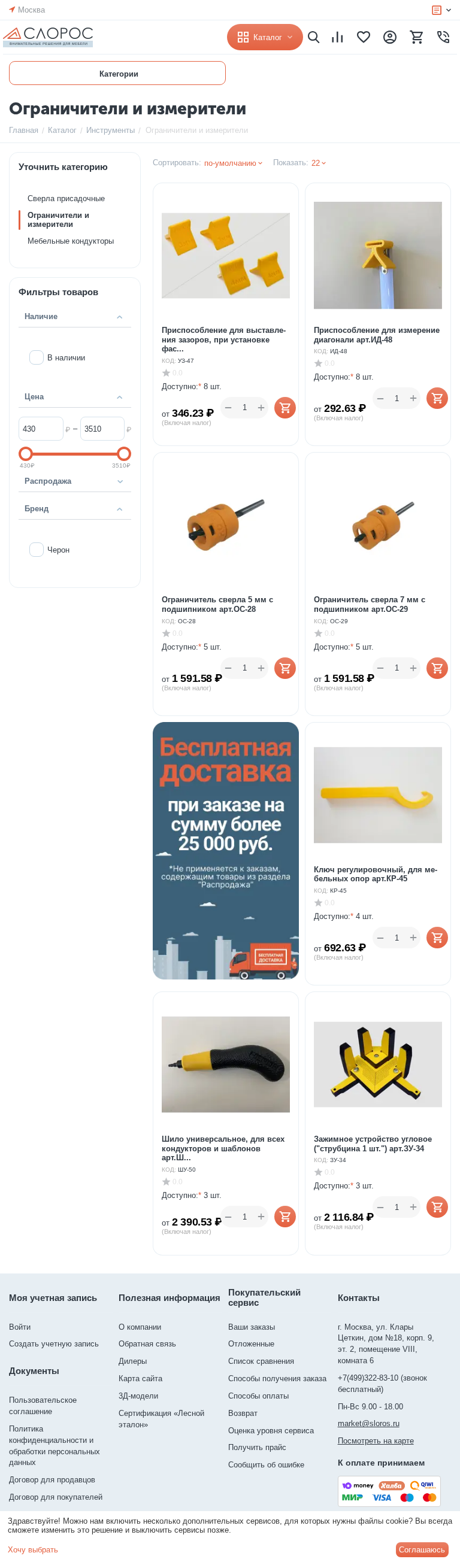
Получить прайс (257, 1447)
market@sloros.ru (369, 1423)
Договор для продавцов (52, 1479)
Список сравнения (261, 1361)
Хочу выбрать (33, 1549)
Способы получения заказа (277, 1378)
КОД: (169, 360)
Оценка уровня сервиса (271, 1430)
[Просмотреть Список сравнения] (337, 37)
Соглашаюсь (422, 1549)
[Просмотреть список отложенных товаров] (363, 37)
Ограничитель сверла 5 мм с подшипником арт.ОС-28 (217, 604)
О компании (140, 1327)
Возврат (243, 1413)
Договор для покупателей (55, 1497)
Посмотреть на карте (376, 1440)
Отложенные (251, 1343)
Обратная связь (147, 1343)
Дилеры (133, 1361)
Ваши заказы (251, 1327)
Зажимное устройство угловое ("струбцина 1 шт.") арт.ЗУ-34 (373, 1144)
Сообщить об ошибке (266, 1464)
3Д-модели (138, 1395)
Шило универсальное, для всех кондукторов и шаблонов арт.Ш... (223, 1148)
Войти (20, 1327)
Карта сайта (140, 1378)
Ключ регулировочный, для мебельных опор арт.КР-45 (375, 874)
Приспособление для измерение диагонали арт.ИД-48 (377, 335)
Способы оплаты (258, 1395)
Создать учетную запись (54, 1343)
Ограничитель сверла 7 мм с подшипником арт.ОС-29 (369, 604)
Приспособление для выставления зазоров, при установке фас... (224, 339)
